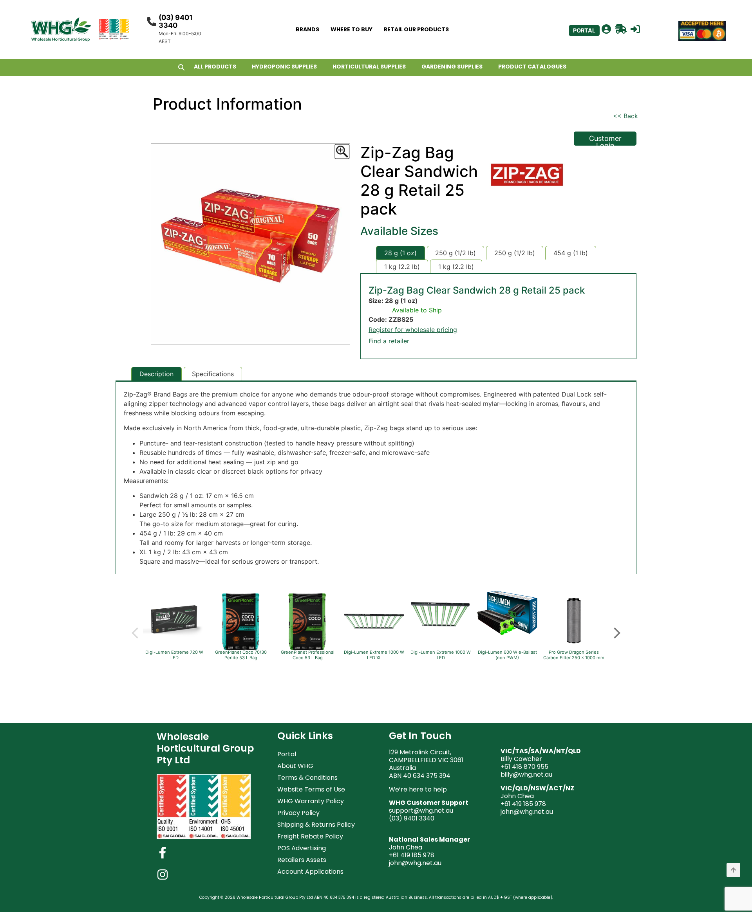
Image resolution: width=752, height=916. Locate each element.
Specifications (213, 374)
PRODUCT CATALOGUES (532, 66)
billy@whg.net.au (526, 774)
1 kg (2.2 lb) (402, 266)
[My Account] (606, 29)
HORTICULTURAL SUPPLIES (369, 66)
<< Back (625, 116)
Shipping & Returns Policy (316, 824)
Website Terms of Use (311, 789)
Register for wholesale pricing (413, 330)
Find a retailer (389, 341)
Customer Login (605, 140)
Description (156, 374)
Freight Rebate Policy (310, 836)
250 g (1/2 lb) (455, 253)
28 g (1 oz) (400, 253)
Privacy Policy (298, 812)
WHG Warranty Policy (310, 801)
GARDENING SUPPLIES (452, 66)
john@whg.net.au (415, 862)
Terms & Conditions (307, 777)
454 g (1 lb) (570, 253)
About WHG (295, 765)
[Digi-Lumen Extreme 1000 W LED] (440, 637)
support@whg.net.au (421, 810)
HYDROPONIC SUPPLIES (284, 66)
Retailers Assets (301, 859)
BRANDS (307, 29)
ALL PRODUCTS (215, 66)
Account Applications (310, 871)
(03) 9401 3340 (176, 21)
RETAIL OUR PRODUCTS (416, 29)
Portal (286, 754)
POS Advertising (301, 848)
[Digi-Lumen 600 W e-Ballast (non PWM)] (507, 634)
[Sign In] (635, 29)
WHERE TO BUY (351, 29)
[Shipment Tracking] (621, 29)
